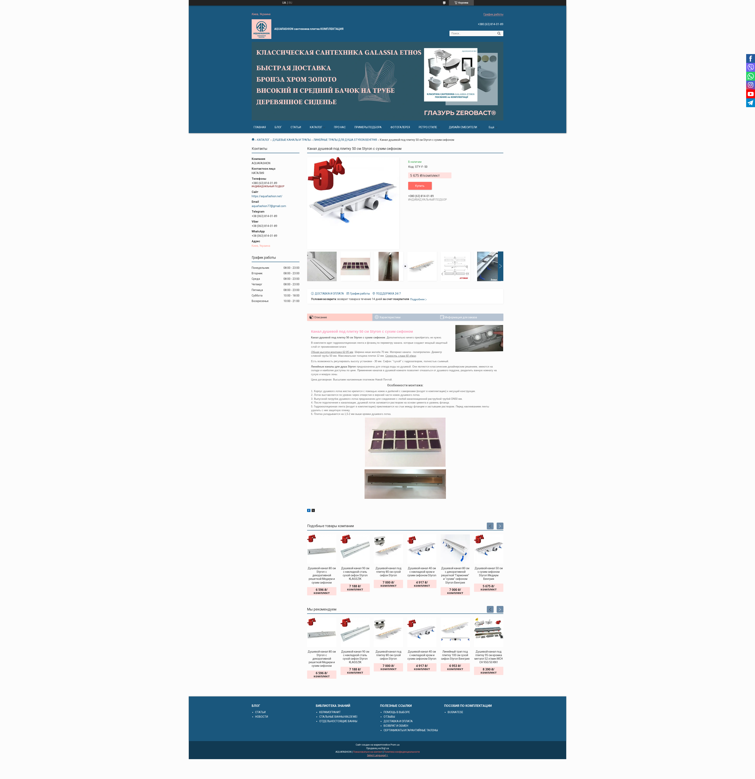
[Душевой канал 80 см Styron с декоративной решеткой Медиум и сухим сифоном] (321, 549)
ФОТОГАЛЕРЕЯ (400, 127)
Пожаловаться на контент (367, 751)
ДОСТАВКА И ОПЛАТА (398, 721)
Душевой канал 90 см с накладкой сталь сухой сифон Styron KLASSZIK (355, 574)
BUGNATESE (455, 712)
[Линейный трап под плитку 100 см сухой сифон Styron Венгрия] (455, 632)
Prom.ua (395, 744)
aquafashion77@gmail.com (269, 206)
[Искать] (498, 33)
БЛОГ (278, 127)
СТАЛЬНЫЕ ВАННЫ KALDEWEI (338, 716)
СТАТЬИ (296, 127)
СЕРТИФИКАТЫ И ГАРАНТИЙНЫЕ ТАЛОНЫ (411, 730)
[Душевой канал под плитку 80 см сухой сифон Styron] (388, 549)
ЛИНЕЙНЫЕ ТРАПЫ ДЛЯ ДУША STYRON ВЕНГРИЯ (345, 139)
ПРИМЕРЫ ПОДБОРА (368, 127)
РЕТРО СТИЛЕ (428, 127)
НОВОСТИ (261, 716)
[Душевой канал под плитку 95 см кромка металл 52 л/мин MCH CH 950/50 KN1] (488, 632)
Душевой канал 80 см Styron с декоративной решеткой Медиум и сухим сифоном (322, 575)
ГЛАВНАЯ (260, 127)
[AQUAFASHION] (261, 29)
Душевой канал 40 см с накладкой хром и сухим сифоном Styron (421, 572)
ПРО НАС (340, 127)
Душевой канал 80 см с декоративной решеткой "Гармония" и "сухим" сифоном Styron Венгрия (455, 575)
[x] (313, 511)
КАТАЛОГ (316, 127)
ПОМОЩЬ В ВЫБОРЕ (397, 712)
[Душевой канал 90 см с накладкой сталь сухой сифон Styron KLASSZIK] (355, 549)
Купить (419, 185)
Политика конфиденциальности (402, 751)
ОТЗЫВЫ (389, 716)
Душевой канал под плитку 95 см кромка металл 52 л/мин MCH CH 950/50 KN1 (488, 657)
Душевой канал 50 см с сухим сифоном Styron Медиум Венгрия (489, 574)
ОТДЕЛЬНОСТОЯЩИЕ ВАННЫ (338, 721)
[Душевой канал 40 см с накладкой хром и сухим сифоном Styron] (421, 549)
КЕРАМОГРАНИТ (330, 712)
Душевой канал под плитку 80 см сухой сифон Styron (388, 572)
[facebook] (308, 511)
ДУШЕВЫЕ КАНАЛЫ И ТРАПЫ (292, 139)
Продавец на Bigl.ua (377, 748)
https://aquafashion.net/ (267, 196)
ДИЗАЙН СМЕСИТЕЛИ (463, 127)
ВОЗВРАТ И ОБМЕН (396, 725)
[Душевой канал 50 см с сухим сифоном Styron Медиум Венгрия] (488, 549)
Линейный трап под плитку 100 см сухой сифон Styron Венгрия (455, 655)
